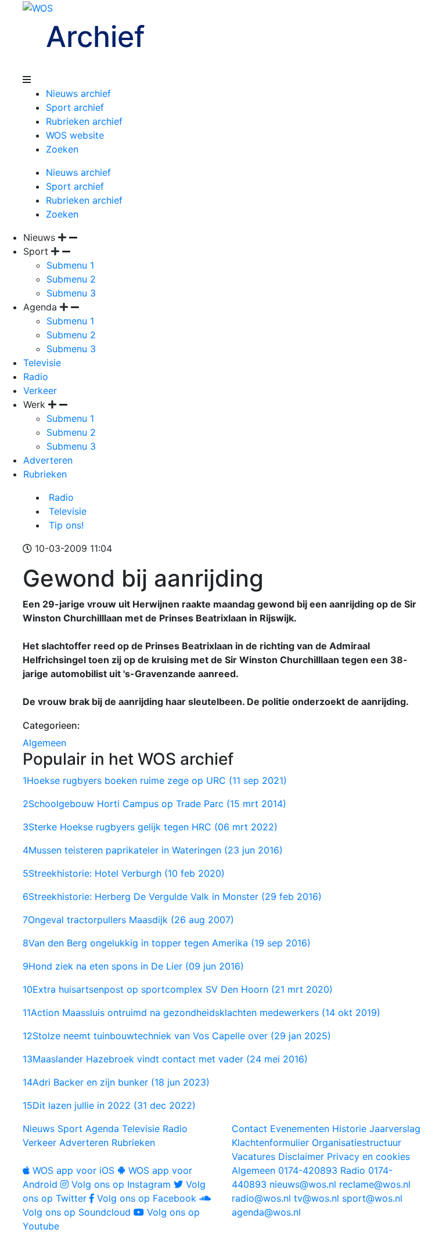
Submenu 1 (70, 265)
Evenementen (299, 1128)
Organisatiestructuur (356, 1142)
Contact (249, 1128)
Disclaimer (301, 1156)
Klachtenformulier (270, 1142)
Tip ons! (65, 525)
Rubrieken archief (84, 121)
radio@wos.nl (261, 1198)
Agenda (102, 1128)
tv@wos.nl (316, 1198)
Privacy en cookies (368, 1156)
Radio (35, 376)
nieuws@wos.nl (302, 1184)
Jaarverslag (394, 1128)
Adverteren (48, 460)
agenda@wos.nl (266, 1212)
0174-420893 (284, 1170)
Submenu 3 (71, 293)
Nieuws (39, 1128)
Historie (349, 1128)
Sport (69, 1128)
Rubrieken (45, 474)
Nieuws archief (78, 93)
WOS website (75, 135)
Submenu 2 (71, 279)
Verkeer (40, 390)
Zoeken (62, 149)
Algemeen (44, 743)
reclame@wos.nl (375, 1184)
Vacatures (253, 1156)
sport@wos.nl (372, 1198)
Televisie (42, 362)
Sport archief (75, 107)
